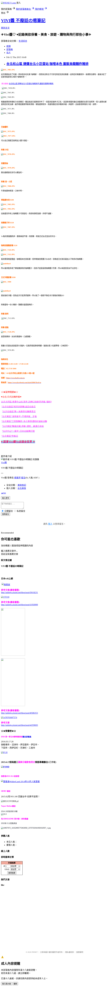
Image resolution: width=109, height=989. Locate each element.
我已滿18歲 (6, 984)
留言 (23, 478)
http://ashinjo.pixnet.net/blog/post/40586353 (19, 713)
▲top (3, 493)
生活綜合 (23, 41)
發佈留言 (5, 514)
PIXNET (35, 952)
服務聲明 (79, 952)
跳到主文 (5, 28)
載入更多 (5, 498)
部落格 (9, 49)
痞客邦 (17, 478)
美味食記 (22, 485)
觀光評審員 (27, 737)
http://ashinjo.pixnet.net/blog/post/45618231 (19, 592)
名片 (8, 53)
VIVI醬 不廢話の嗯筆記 (23, 20)
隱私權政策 (69, 952)
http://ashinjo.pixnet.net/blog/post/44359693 (19, 725)
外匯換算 (12, 863)
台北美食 (22, 488)
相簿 (8, 46)
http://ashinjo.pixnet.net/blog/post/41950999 (19, 605)
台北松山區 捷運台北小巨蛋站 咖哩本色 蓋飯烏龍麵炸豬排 (47, 64)
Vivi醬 (4, 462)
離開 (15, 984)
